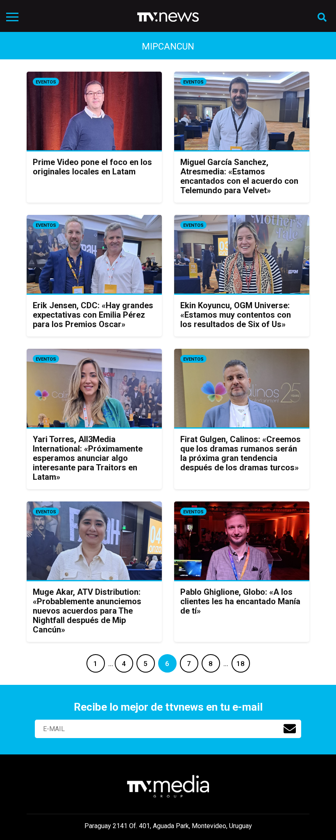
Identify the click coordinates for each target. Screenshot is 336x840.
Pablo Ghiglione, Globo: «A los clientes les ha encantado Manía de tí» (240, 601)
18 (240, 663)
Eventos (46, 82)
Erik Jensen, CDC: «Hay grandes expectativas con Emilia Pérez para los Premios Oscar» (93, 314)
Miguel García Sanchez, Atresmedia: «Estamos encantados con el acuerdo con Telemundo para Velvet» (239, 176)
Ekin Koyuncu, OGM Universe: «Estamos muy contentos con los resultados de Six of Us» (235, 314)
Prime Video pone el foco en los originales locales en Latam (92, 166)
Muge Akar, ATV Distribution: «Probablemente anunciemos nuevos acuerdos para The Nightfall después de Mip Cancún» (87, 611)
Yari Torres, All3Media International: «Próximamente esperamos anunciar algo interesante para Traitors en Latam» (88, 458)
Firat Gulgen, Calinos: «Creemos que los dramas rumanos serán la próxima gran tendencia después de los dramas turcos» (240, 453)
